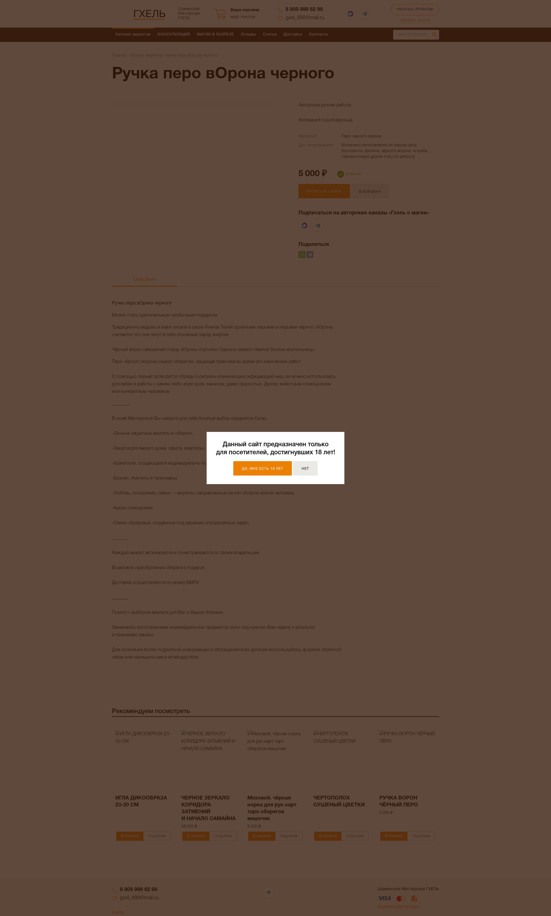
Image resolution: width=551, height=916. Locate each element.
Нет (305, 468)
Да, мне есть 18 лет (262, 468)
